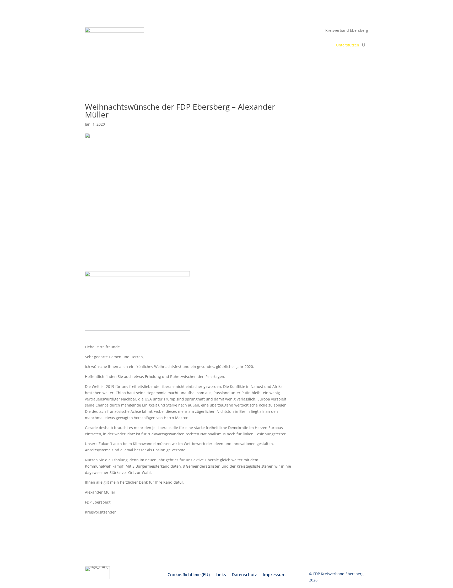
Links (220, 575)
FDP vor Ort (249, 45)
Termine (300, 45)
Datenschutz (244, 575)
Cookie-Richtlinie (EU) (189, 575)
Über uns (279, 45)
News (319, 45)
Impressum (274, 575)
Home (227, 45)
